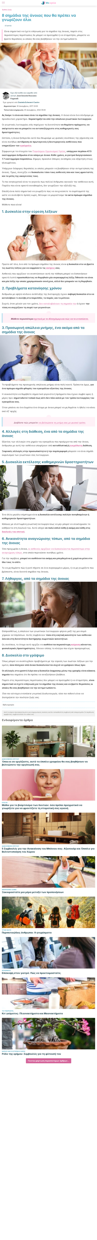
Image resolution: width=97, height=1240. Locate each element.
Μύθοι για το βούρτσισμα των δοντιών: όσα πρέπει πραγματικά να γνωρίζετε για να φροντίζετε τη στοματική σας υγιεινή (42, 807)
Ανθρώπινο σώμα (9, 890)
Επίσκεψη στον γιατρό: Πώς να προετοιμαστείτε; (31, 973)
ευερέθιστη (76, 445)
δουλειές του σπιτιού (13, 531)
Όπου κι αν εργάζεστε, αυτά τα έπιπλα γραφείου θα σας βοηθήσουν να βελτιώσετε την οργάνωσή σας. (45, 763)
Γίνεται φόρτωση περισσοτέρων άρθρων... (48, 1061)
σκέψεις (50, 268)
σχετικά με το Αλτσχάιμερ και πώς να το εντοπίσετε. (61, 319)
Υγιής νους (6, 930)
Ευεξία (4, 802)
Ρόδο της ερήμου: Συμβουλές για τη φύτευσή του (31, 1053)
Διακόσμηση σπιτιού (10, 759)
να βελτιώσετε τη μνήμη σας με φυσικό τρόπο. (62, 422)
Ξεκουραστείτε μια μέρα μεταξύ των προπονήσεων (33, 892)
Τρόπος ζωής (7, 10)
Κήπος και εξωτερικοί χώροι (13, 1051)
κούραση (75, 644)
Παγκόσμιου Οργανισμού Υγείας (48, 151)
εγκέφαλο (25, 145)
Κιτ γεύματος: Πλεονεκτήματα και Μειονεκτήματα (32, 1013)
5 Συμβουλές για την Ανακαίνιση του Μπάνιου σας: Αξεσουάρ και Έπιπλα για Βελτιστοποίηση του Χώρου (48, 850)
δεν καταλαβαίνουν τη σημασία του (57, 303)
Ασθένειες (6, 970)
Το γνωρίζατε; (8, 1011)
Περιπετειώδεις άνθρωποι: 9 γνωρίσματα (27, 932)
